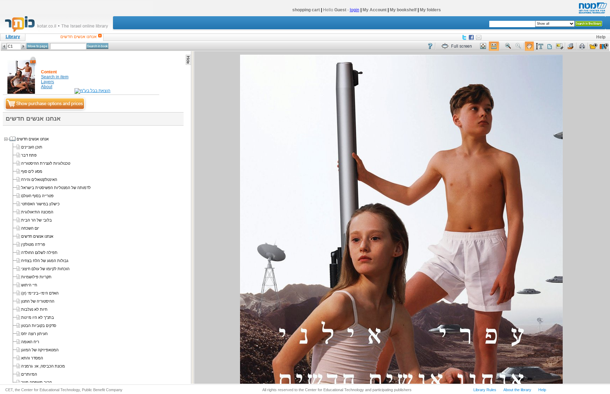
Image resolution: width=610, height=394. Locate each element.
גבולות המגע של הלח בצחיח (44, 261)
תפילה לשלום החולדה (39, 252)
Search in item (54, 76)
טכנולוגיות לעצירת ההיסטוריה (45, 163)
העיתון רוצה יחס (34, 334)
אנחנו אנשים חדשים (33, 139)
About (46, 86)
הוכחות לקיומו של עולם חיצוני (45, 269)
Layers (47, 81)
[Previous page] (4, 46)
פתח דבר (29, 155)
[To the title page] (59, 31)
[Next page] (23, 46)
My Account (375, 9)
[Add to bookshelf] (604, 46)
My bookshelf (403, 9)
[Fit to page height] (483, 46)
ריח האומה (30, 342)
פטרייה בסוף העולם (37, 196)
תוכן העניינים (31, 147)
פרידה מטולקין (33, 244)
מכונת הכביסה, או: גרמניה (43, 366)
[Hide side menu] (188, 60)
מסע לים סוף (31, 171)
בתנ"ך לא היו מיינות (37, 317)
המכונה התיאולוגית (37, 212)
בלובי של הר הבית (36, 220)
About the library (517, 390)
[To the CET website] (592, 13)
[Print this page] (582, 46)
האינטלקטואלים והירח (39, 179)
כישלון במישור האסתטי (40, 204)
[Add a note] (549, 46)
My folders (430, 9)
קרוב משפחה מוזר (36, 382)
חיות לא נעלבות (34, 309)
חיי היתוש (29, 285)
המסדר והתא (32, 358)
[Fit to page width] (494, 46)
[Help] (430, 46)
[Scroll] (529, 46)
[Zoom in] (518, 46)
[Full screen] (458, 46)
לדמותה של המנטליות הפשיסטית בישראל (56, 188)
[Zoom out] (508, 46)
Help (600, 37)
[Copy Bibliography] (571, 46)
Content (49, 71)
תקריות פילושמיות (36, 277)
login (354, 9)
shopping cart (306, 9)
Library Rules (484, 390)
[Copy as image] (559, 46)
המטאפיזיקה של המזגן (40, 350)
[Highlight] (539, 46)
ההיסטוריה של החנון (37, 301)
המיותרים (29, 374)
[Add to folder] (593, 46)
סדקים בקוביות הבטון (38, 325)
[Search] (97, 46)
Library (13, 36)
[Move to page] (37, 46)
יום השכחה (30, 228)
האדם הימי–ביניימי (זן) (40, 293)
